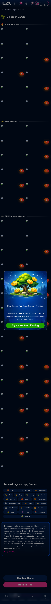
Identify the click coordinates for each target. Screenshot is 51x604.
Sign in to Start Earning (25, 325)
